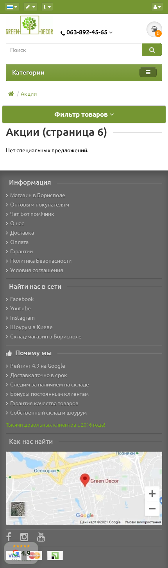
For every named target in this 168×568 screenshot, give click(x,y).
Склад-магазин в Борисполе (46, 336)
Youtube (20, 308)
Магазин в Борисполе (37, 194)
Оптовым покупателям (39, 204)
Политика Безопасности (40, 260)
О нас (17, 222)
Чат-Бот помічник (32, 213)
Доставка (22, 232)
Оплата (19, 241)
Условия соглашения (36, 269)
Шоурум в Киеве (31, 326)
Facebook (22, 298)
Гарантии (21, 251)
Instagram (22, 317)
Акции (29, 93)
